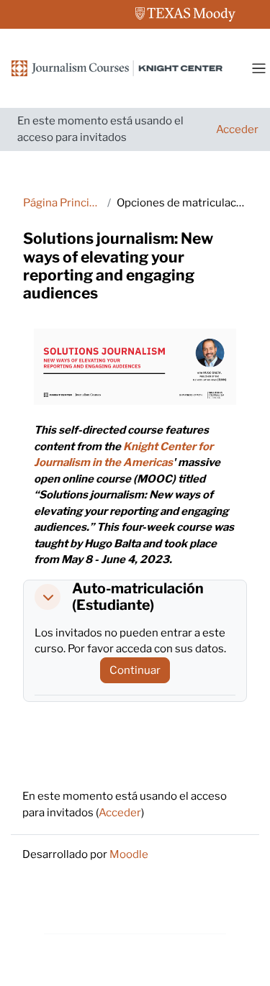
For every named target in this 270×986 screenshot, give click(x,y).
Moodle (128, 854)
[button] (47, 597)
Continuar (135, 670)
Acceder (237, 129)
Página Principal (62, 202)
